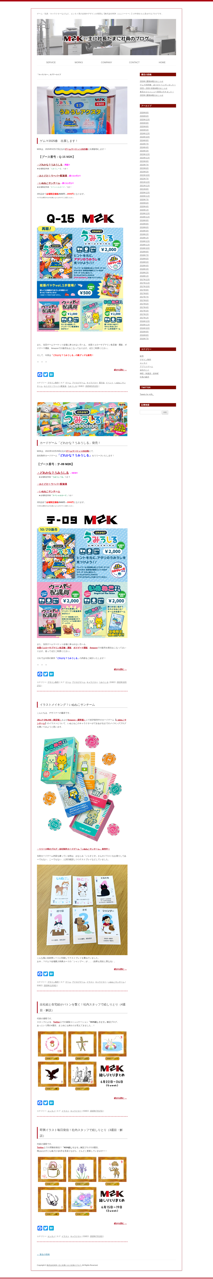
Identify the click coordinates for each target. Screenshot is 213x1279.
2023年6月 (144, 168)
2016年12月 (145, 321)
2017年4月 (144, 307)
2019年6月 (144, 227)
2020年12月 (145, 193)
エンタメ (51, 1111)
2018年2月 (144, 273)
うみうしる (72, 386)
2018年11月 (145, 245)
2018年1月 (144, 276)
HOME (162, 62)
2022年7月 (144, 179)
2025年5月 (144, 130)
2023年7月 (144, 165)
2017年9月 (144, 290)
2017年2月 (144, 314)
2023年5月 (144, 172)
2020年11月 (145, 196)
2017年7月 (144, 297)
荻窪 (142, 356)
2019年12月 (145, 213)
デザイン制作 (53, 383)
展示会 (102, 383)
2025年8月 (144, 126)
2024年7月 (144, 144)
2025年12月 (145, 120)
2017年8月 (144, 293)
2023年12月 (145, 154)
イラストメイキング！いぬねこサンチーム (67, 704)
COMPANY (106, 62)
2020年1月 (144, 210)
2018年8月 (144, 252)
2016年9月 (144, 332)
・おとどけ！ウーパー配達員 (52, 484)
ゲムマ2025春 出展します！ (59, 140)
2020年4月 (144, 206)
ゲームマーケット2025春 (76, 149)
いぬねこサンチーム (116, 982)
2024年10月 (145, 137)
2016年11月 (145, 325)
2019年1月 (144, 238)
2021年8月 (144, 189)
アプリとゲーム (146, 366)
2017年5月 (144, 304)
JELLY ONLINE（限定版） (49, 720)
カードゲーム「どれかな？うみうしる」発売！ (70, 442)
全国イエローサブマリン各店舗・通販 (54, 648)
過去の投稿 (43, 1254)
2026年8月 (144, 113)
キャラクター (92, 383)
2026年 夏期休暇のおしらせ (151, 81)
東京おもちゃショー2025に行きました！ (157, 92)
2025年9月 (144, 123)
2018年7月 (144, 255)
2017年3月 (144, 311)
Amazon (94, 648)
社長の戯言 (144, 377)
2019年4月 (144, 231)
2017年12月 (145, 279)
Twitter (56, 1022)
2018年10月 (145, 248)
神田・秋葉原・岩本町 (149, 373)
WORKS (79, 62)
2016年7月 (144, 339)
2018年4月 (144, 266)
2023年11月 (145, 158)
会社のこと (144, 370)
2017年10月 (145, 286)
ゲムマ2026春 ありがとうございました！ (158, 85)
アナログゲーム (78, 383)
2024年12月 (145, 133)
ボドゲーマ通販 (80, 648)
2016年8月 (144, 335)
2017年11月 (145, 283)
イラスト (90, 982)
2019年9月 (144, 220)
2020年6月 (144, 203)
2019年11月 (145, 217)
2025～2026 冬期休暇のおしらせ (153, 88)
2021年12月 (145, 182)
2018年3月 (144, 269)
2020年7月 (144, 200)
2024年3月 (144, 151)
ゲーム (68, 383)
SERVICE (51, 62)
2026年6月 (144, 116)
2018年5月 (144, 262)
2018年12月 (145, 241)
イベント (109, 383)
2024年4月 (144, 147)
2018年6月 (144, 259)
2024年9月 (144, 140)
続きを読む (120, 370)
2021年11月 (145, 186)
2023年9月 (144, 161)
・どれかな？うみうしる (53, 472)
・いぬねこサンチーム (48, 491)
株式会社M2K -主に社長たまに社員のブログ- (64, 1265)
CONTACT (134, 62)
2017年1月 (144, 318)
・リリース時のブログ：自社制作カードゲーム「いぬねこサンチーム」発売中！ (73, 849)
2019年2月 (144, 234)
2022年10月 (145, 175)
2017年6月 (144, 300)
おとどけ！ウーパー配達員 (55, 386)
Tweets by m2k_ (147, 394)
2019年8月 (144, 224)
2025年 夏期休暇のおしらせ (151, 95)
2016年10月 (145, 328)
